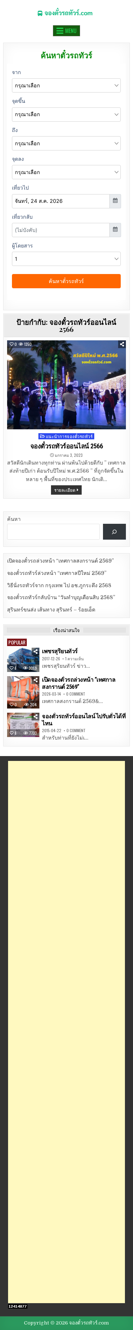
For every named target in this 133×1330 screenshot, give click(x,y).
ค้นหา (14, 519)
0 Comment (75, 694)
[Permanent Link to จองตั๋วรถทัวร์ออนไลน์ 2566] (66, 385)
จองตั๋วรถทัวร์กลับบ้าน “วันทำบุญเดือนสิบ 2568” (61, 597)
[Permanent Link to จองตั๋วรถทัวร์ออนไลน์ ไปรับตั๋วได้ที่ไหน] (23, 725)
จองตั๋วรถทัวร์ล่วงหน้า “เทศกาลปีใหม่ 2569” (57, 573)
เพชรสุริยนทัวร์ (60, 651)
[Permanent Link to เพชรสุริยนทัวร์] (23, 660)
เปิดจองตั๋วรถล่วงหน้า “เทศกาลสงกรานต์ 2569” (60, 561)
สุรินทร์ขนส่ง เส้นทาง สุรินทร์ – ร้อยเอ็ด (51, 610)
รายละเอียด (64, 490)
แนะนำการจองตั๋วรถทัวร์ (69, 436)
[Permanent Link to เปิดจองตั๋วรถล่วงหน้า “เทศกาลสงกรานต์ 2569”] (23, 692)
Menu (71, 31)
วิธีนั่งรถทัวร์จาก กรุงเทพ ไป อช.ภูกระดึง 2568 (59, 585)
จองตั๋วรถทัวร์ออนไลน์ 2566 (66, 446)
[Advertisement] (66, 1032)
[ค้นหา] (114, 532)
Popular (17, 642)
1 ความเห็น (74, 659)
